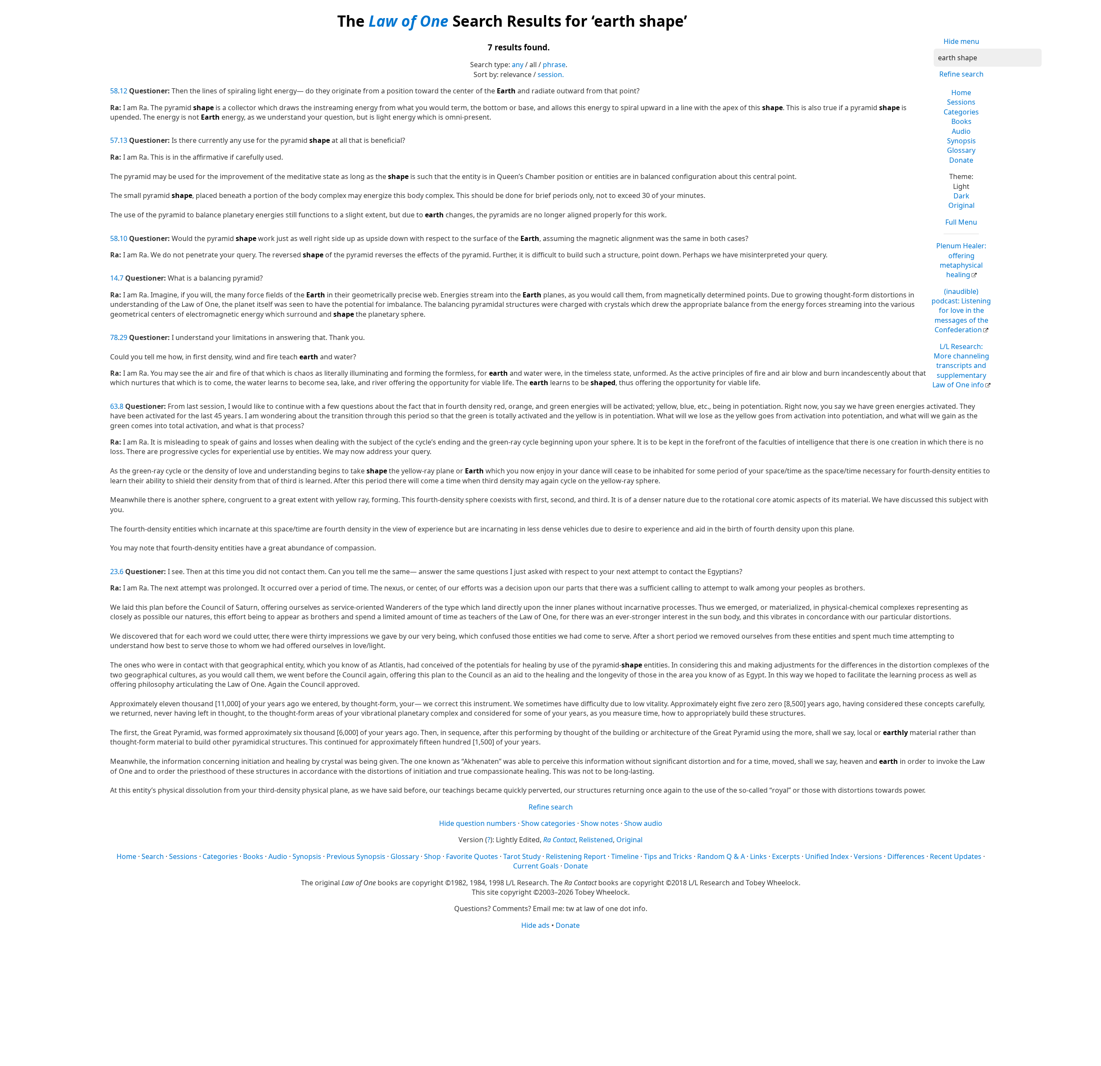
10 (123, 238)
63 (114, 406)
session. (551, 74)
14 (114, 278)
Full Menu (961, 222)
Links (758, 856)
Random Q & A (721, 856)
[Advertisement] (550, 997)
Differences (906, 856)
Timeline (625, 856)
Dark (961, 196)
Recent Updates (955, 856)
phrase (554, 64)
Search (152, 856)
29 (123, 337)
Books (961, 121)
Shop (432, 856)
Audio (961, 131)
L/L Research (960, 366)
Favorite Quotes (472, 856)
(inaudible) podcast (961, 311)
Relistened (596, 839)
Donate (961, 160)
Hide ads (535, 925)
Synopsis (961, 140)
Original (961, 205)
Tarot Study (522, 856)
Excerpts (786, 856)
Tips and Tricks (668, 856)
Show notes (600, 823)
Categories (961, 112)
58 (114, 91)
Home (961, 92)
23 (114, 571)
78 (114, 337)
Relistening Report (576, 856)
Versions (868, 856)
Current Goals (536, 866)
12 (123, 91)
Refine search (961, 74)
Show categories (548, 823)
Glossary (961, 150)
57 (114, 140)
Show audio (643, 823)
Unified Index (827, 856)
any (517, 64)
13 (123, 140)
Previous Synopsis (355, 856)
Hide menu (961, 41)
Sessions (961, 102)
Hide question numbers (477, 823)
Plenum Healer (961, 260)
